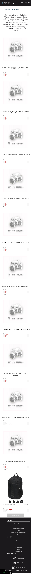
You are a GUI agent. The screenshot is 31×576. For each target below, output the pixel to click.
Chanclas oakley (16, 19)
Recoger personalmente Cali (18, 532)
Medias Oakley (12, 23)
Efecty (18, 530)
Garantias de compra (18, 540)
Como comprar (18, 543)
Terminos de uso (18, 551)
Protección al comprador (18, 545)
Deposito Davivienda (18, 528)
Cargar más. (15, 515)
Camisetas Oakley (11, 15)
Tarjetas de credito (18, 524)
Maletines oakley (15, 24)
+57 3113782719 (20, 567)
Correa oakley (16, 17)
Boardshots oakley (12, 28)
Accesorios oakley (18, 21)
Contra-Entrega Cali (18, 534)
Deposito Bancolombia (18, 526)
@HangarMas (20, 558)
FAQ (18, 549)
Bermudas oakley (18, 26)
